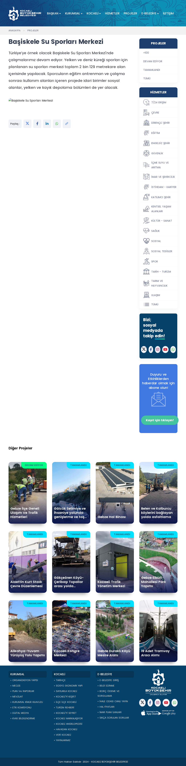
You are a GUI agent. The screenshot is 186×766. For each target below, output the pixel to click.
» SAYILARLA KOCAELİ (65, 691)
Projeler (33, 30)
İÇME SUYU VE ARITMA (160, 165)
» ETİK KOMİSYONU (20, 707)
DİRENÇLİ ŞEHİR (160, 123)
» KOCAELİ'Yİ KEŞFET (65, 696)
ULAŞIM (155, 295)
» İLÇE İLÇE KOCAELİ (65, 702)
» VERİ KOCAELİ (62, 735)
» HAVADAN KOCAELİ (65, 729)
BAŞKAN (52, 13)
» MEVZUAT (16, 696)
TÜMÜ (146, 78)
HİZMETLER (112, 13)
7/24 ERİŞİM (158, 102)
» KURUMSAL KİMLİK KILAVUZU (26, 702)
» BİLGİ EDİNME (106, 685)
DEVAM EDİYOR (152, 61)
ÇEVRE (155, 112)
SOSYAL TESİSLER (161, 251)
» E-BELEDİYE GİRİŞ (108, 680)
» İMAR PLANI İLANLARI (110, 712)
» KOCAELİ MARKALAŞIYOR (68, 718)
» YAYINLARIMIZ (62, 740)
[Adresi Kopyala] (67, 123)
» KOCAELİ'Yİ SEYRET (65, 713)
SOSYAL (156, 241)
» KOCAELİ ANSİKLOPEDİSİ (68, 724)
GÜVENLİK (157, 153)
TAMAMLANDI (151, 70)
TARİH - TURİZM (161, 271)
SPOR (154, 261)
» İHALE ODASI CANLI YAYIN (113, 701)
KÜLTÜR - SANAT (161, 221)
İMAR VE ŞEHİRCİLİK (163, 177)
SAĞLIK (155, 231)
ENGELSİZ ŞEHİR (160, 143)
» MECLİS (15, 685)
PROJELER (130, 13)
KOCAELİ (92, 13)
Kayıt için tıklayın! (160, 420)
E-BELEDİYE (148, 13)
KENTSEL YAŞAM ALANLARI (161, 209)
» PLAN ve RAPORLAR (22, 691)
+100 (146, 53)
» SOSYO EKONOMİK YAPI (68, 685)
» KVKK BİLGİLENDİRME (22, 718)
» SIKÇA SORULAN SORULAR (113, 717)
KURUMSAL (72, 13)
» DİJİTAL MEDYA (19, 713)
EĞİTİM (155, 133)
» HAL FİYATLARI (106, 707)
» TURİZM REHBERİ (64, 707)
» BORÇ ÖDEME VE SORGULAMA (109, 693)
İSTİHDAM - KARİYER (163, 187)
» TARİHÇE (60, 680)
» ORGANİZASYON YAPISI (24, 680)
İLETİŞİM (168, 13)
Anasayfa (15, 30)
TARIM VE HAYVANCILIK (159, 283)
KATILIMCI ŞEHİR (161, 197)
